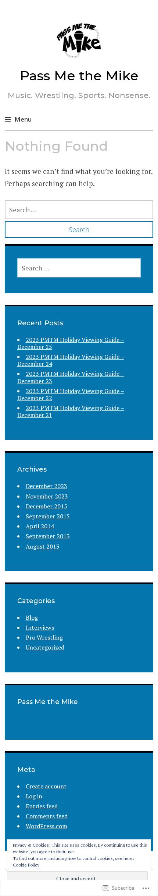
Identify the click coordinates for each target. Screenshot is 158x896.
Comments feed (47, 816)
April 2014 (40, 526)
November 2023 (47, 496)
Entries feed (42, 806)
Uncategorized (45, 647)
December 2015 (46, 506)
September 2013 (48, 536)
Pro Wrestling (44, 637)
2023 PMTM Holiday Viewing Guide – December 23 (70, 377)
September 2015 (48, 516)
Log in (34, 796)
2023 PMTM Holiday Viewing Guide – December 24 (70, 360)
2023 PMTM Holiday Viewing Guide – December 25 (70, 343)
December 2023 (46, 486)
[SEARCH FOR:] (79, 209)
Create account (46, 786)
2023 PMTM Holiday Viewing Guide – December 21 (70, 411)
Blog (32, 617)
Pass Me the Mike (79, 75)
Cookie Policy (26, 865)
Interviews (40, 627)
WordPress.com (46, 826)
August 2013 (43, 546)
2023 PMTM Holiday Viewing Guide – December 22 (70, 394)
